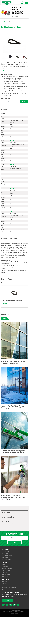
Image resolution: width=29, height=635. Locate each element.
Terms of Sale (5, 572)
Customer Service (5, 581)
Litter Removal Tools (6, 557)
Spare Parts (4, 589)
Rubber (5, 21)
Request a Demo (5, 512)
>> (17, 60)
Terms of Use (11, 611)
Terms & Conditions (6, 570)
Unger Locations (5, 576)
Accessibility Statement (22, 611)
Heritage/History (5, 566)
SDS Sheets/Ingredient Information (9, 587)
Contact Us (4, 564)
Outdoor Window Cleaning (7, 559)
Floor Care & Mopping (6, 553)
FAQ (2, 585)
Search (24, 101)
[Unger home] (8, 3)
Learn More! (15, 16)
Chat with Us (15, 523)
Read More (3, 71)
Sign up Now (7, 600)
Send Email (5, 523)
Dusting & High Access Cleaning (8, 551)
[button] (10, 117)
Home (2, 21)
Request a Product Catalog (8, 517)
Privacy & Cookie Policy (7, 568)
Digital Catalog (5, 583)
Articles (4, 318)
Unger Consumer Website (7, 574)
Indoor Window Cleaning (7, 555)
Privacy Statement (6, 611)
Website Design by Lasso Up (14, 613)
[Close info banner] (27, 8)
